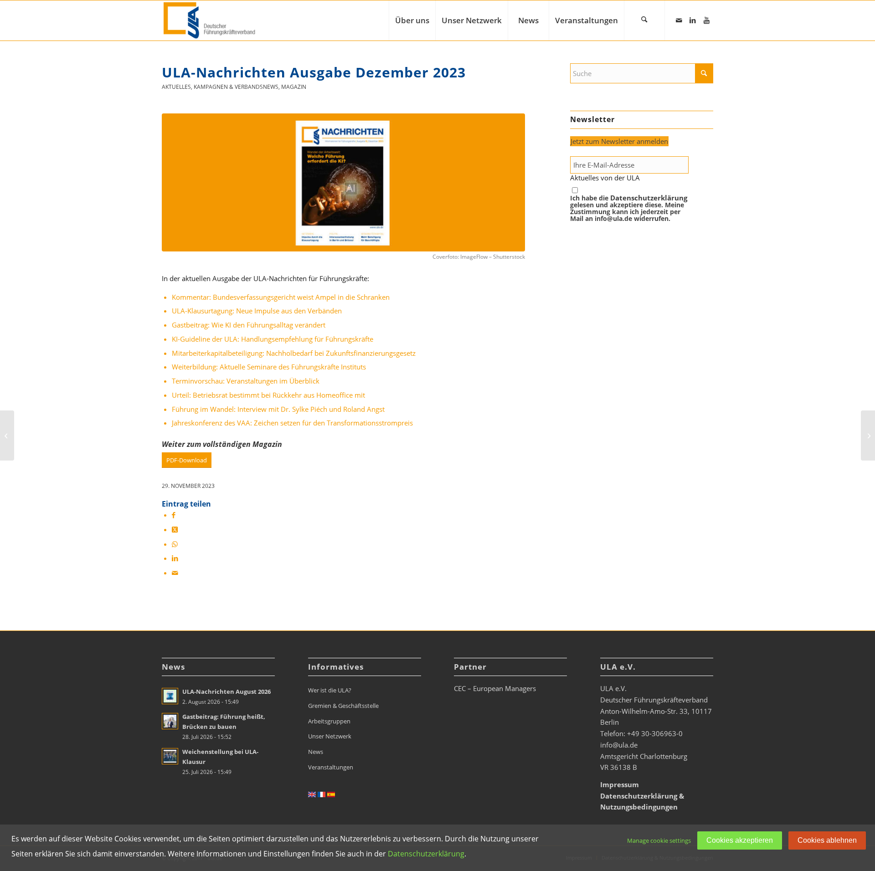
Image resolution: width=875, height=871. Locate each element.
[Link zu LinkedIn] (693, 20)
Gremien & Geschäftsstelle (343, 706)
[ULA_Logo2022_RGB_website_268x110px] (210, 20)
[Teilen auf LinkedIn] (175, 558)
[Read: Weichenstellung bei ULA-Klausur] (170, 756)
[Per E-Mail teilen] (175, 572)
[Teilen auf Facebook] (173, 514)
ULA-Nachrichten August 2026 (226, 691)
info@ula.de (619, 744)
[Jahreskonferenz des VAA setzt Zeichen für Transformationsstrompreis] (7, 435)
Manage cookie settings (659, 840)
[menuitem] (412, 20)
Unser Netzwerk (329, 736)
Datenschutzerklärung (648, 197)
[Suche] (644, 20)
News (315, 752)
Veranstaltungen (330, 767)
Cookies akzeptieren (739, 840)
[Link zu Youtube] (706, 20)
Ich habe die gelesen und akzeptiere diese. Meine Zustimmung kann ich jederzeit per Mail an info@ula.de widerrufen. (628, 208)
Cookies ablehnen (827, 840)
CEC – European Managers (495, 688)
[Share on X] (175, 529)
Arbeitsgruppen (329, 721)
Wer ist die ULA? (329, 690)
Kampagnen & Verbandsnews (236, 87)
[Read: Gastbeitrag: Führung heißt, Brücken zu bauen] (170, 721)
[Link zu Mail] (679, 20)
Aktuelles (176, 87)
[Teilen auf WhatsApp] (175, 543)
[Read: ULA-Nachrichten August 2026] (170, 696)
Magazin (293, 87)
